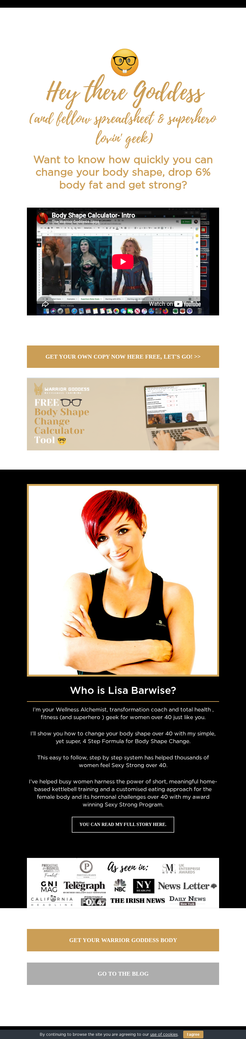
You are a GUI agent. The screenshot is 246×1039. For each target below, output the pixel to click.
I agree (193, 1034)
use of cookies (164, 1034)
